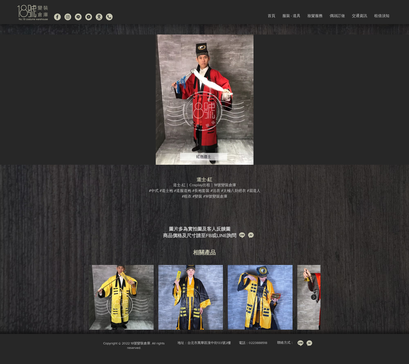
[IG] (68, 17)
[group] (204, 297)
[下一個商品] (314, 297)
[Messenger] (89, 17)
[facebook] (57, 17)
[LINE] (78, 17)
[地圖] (99, 17)
